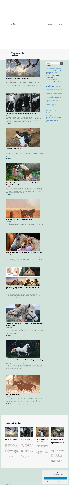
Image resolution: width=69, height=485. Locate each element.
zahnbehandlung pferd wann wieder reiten (52, 101)
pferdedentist (55, 79)
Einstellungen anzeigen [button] (61, 481)
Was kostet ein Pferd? (13, 394)
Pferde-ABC (60, 24)
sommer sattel (50, 89)
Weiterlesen (8, 88)
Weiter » (29, 404)
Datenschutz (11, 484)
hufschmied (47, 75)
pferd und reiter (55, 86)
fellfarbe (58, 70)
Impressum (5, 484)
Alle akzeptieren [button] (55, 478)
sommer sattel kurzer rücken (54, 90)
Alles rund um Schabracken (14, 148)
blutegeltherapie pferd (51, 70)
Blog (54, 24)
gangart (49, 73)
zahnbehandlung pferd (57, 97)
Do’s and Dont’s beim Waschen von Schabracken (21, 113)
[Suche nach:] (53, 63)
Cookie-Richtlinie (55, 474)
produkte (59, 86)
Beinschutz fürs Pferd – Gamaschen (17, 78)
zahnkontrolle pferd (48, 104)
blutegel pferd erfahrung (53, 68)
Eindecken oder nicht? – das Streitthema (19, 219)
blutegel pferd (48, 68)
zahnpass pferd (54, 104)
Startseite (50, 24)
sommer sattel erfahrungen (55, 89)
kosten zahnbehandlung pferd (57, 77)
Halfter (55, 73)
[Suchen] (61, 63)
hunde (52, 75)
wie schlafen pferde (51, 96)
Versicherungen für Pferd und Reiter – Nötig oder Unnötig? (24, 360)
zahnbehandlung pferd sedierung (53, 100)
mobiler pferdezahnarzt (49, 79)
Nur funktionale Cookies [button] (49, 481)
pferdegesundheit (52, 81)
